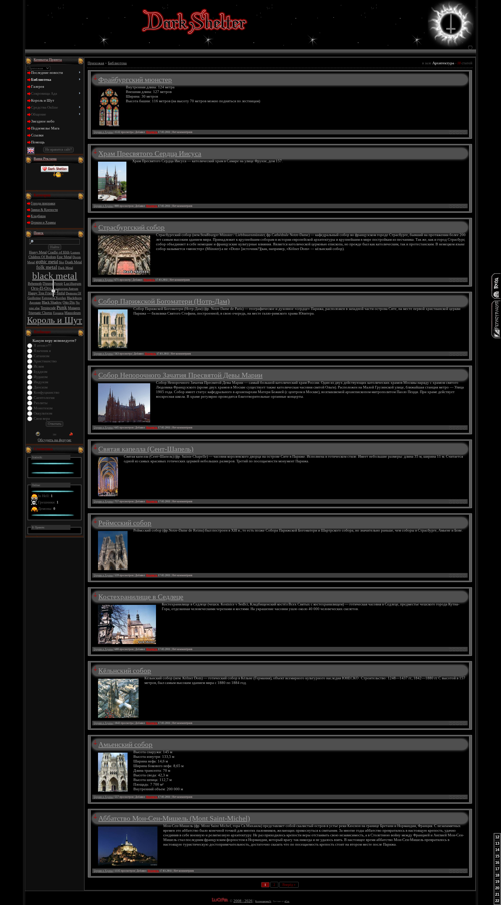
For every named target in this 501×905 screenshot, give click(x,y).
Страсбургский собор (131, 227)
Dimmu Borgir (53, 284)
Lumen (75, 252)
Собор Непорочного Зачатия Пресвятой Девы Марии (180, 375)
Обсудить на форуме (54, 440)
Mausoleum (72, 313)
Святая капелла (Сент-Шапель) (145, 449)
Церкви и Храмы (43, 222)
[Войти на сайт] (496, 286)
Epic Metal (64, 257)
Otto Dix (69, 302)
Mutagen (74, 308)
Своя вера (42, 418)
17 (497, 869)
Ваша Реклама (45, 159)
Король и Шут (54, 320)
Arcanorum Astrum (65, 288)
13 (497, 843)
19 (497, 882)
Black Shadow (52, 302)
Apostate (35, 302)
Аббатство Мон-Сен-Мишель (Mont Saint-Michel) (174, 818)
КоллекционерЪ (263, 901)
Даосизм (41, 387)
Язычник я (42, 351)
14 (497, 850)
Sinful (61, 293)
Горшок (58, 313)
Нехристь (151, 132)
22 (497, 901)
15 (497, 856)
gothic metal (47, 261)
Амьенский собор (125, 744)
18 (497, 875)
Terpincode (48, 308)
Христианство (45, 361)
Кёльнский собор (124, 670)
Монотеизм (43, 408)
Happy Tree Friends (42, 293)
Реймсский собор (124, 523)
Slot (61, 262)
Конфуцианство (46, 392)
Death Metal (73, 262)
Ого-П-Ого (41, 288)
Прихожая (96, 63)
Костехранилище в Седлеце (140, 596)
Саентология (44, 397)
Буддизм (40, 371)
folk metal (46, 267)
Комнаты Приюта (48, 60)
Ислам (39, 366)
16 (497, 862)
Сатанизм (41, 356)
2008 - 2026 (243, 901)
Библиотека (117, 63)
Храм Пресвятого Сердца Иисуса (149, 153)
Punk (62, 307)
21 (497, 894)
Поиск (38, 233)
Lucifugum (72, 283)
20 (497, 888)
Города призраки (43, 203)
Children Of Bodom (42, 257)
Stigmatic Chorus (40, 313)
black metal (54, 275)
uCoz (286, 901)
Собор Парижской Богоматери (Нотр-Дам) (164, 301)
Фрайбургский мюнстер (135, 79)
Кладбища (38, 216)
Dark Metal (65, 267)
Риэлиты (41, 403)
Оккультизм (43, 413)
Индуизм (41, 382)
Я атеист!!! (42, 345)
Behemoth (35, 284)
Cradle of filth (59, 252)
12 (497, 837)
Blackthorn (74, 298)
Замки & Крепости (44, 210)
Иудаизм (41, 377)
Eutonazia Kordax (54, 298)
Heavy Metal (38, 252)
